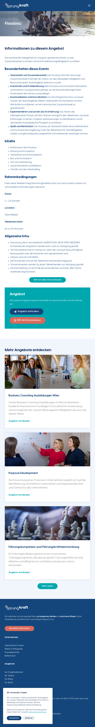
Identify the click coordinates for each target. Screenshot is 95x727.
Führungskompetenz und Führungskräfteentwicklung (44, 547)
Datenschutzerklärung (37, 712)
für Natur (9, 679)
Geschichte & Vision (14, 645)
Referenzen (10, 656)
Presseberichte (12, 652)
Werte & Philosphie (14, 649)
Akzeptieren (14, 718)
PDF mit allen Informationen (47, 280)
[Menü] (89, 5)
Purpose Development (23, 473)
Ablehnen (29, 718)
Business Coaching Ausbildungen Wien (34, 395)
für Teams (9, 676)
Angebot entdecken (19, 421)
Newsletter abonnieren (19, 628)
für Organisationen (14, 672)
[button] (47, 586)
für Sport (9, 682)
